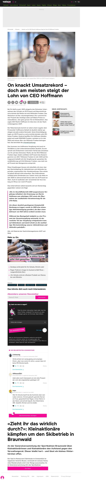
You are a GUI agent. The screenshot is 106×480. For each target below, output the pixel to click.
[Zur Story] (41, 445)
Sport (29, 5)
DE (72, 2)
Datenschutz (55, 476)
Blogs (55, 5)
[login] (2, 477)
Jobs (33, 476)
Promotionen (71, 5)
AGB (47, 476)
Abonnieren (41, 297)
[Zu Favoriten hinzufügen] (24, 102)
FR (75, 2)
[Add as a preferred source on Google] (33, 102)
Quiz (59, 5)
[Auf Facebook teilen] (9, 102)
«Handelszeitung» (29, 142)
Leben (34, 5)
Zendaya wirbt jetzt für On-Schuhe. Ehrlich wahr (27, 267)
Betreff (11, 319)
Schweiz (6, 5)
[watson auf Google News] (42, 102)
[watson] (7, 2)
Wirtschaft (22, 5)
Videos (64, 5)
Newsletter (15, 476)
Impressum (40, 476)
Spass (39, 5)
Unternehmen (41, 285)
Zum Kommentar (17, 369)
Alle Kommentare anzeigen (27, 415)
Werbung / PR (25, 476)
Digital (44, 5)
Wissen (49, 5)
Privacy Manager (66, 476)
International (14, 5)
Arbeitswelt (30, 285)
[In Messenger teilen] (12, 102)
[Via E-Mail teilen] (16, 102)
